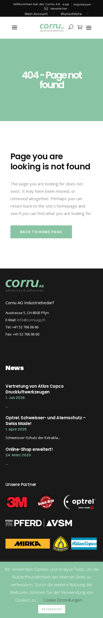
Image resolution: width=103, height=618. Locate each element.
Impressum (82, 4)
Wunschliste (71, 13)
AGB (65, 4)
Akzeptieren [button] (51, 608)
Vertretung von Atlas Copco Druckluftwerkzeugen (34, 389)
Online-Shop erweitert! (29, 449)
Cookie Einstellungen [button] (62, 600)
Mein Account (36, 13)
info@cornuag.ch (31, 319)
